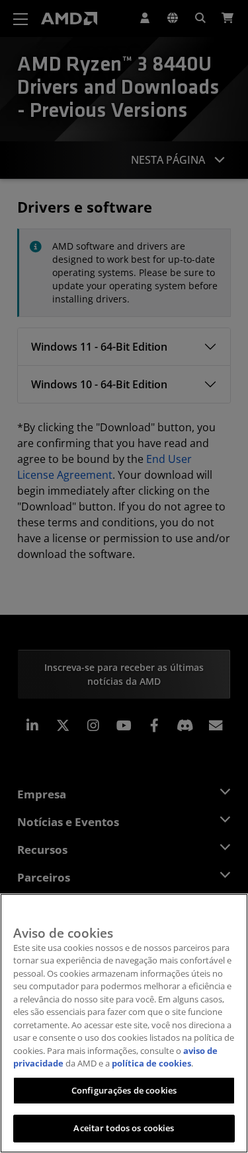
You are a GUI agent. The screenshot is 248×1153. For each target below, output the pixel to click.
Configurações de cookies (124, 1090)
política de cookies (151, 1063)
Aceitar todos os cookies (123, 1128)
